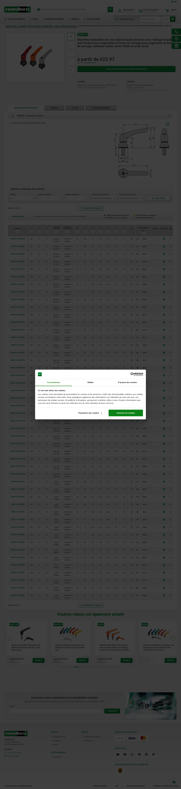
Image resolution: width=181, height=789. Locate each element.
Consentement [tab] (53, 382)
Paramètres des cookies (88, 413)
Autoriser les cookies (126, 413)
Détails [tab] (91, 382)
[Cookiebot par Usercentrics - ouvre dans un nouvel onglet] (132, 374)
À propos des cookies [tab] (127, 382)
